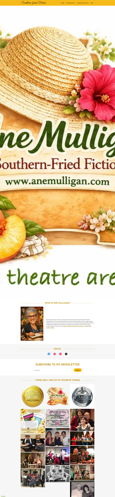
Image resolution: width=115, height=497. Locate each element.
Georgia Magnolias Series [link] (83, 3)
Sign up (77, 370)
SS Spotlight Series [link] (70, 3)
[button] (92, 3)
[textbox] (52, 370)
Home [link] (62, 3)
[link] (39, 3)
